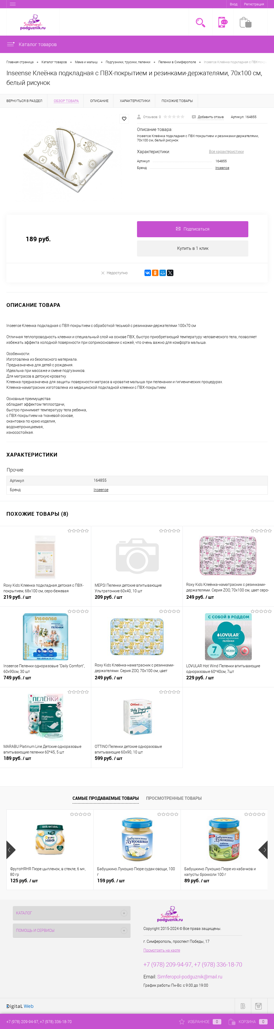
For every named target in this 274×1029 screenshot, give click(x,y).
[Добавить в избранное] (124, 119)
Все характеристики (226, 151)
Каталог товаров (37, 44)
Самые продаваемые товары (106, 798)
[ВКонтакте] (147, 273)
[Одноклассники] (155, 273)
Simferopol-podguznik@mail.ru (189, 976)
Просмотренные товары (174, 798)
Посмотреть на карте (161, 950)
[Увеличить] (68, 158)
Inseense (222, 168)
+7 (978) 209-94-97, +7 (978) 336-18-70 (39, 1022)
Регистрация (254, 4)
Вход (233, 4)
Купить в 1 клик (192, 248)
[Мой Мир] (162, 273)
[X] (170, 273)
